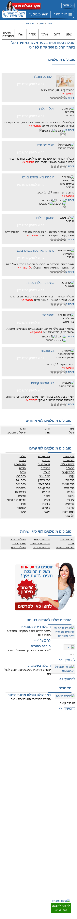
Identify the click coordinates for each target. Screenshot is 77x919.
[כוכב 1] (64, 97)
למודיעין (71, 775)
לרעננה (34, 744)
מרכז (44, 34)
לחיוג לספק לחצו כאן (30, 84)
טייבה (46, 472)
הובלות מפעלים (65, 547)
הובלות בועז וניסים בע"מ (38, 177)
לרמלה (71, 819)
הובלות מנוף (18, 547)
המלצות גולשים (30, 815)
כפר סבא (69, 487)
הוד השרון (20, 464)
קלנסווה (21, 507)
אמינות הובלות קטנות (40, 283)
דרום (57, 34)
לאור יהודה (69, 760)
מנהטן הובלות (45, 218)
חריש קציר (68, 472)
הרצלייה (45, 468)
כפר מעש (30, 23)
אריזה (71, 543)
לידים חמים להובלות (28, 879)
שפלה (33, 34)
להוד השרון (32, 748)
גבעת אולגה (67, 464)
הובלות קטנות (42, 539)
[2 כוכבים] (61, 97)
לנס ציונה (70, 831)
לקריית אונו (69, 771)
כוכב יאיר (44, 476)
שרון (41, 23)
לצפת (35, 794)
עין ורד (70, 499)
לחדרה (34, 774)
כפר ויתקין (44, 480)
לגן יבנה (71, 839)
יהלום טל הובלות (43, 76)
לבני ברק (70, 744)
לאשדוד (71, 850)
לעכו (35, 778)
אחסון (35, 850)
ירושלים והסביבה (8, 34)
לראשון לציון (69, 748)
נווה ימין (45, 491)
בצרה (22, 460)
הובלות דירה (67, 539)
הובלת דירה (32, 846)
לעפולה (34, 770)
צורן (23, 503)
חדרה (22, 468)
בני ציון (46, 460)
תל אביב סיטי (45, 145)
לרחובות (71, 815)
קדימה (70, 507)
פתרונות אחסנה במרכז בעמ (35, 250)
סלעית (22, 495)
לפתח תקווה (69, 740)
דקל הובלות (46, 108)
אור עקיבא (44, 456)
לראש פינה (32, 802)
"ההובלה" (48, 315)
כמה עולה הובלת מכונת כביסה (29, 695)
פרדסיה (69, 503)
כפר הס (70, 480)
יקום (71, 476)
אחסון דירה (19, 543)
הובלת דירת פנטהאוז (36, 627)
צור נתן (46, 503)
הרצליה (70, 468)
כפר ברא (21, 476)
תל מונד (69, 515)
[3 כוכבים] (58, 97)
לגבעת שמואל (68, 768)
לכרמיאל (33, 790)
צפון (69, 34)
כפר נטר (21, 484)
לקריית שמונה (31, 798)
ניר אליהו (20, 491)
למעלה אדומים (67, 798)
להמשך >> (68, 93)
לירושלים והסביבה (66, 790)
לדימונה (71, 862)
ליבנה (72, 827)
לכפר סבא (33, 740)
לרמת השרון (32, 736)
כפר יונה (21, 480)
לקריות (34, 763)
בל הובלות (47, 350)
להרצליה (33, 732)
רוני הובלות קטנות (42, 383)
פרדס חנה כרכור (16, 499)
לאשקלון (70, 854)
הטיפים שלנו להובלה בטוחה (49, 620)
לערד (72, 870)
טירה (23, 472)
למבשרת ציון (68, 802)
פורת (47, 499)
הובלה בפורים (41, 646)
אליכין (22, 456)
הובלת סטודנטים (40, 543)
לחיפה (34, 759)
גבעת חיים (44, 464)
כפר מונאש (68, 484)
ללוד (72, 823)
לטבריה (34, 786)
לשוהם (71, 835)
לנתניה (34, 728)
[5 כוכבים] (52, 97)
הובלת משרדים (30, 858)
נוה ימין (70, 491)
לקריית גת (70, 858)
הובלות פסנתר (41, 547)
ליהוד (72, 764)
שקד (23, 511)
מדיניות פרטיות (30, 823)
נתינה (71, 495)
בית (50, 23)
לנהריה (34, 767)
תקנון (35, 827)
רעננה (46, 511)
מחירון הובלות (31, 819)
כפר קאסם (44, 487)
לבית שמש (69, 794)
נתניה (47, 495)
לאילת (72, 873)
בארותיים (68, 460)
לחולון (72, 752)
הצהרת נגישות (30, 831)
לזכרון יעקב (32, 782)
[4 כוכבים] (55, 97)
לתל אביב (70, 728)
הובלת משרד (18, 539)
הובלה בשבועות (39, 665)
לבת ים (71, 756)
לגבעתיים (70, 736)
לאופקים (70, 866)
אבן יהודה (68, 456)
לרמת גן (71, 732)
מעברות (21, 487)
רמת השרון (68, 511)
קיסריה (46, 507)
